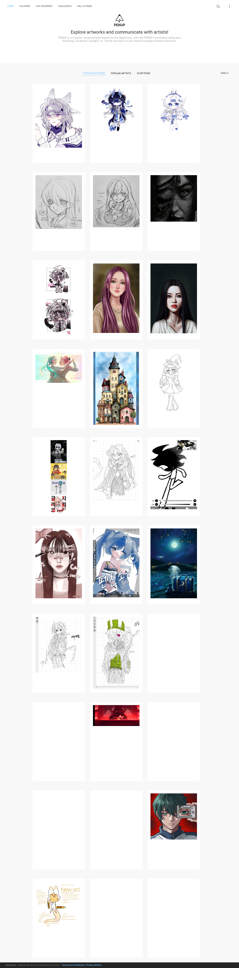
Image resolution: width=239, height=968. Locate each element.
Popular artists (121, 73)
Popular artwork (94, 73)
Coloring (24, 6)
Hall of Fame (84, 6)
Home (10, 6)
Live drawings (44, 6)
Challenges (65, 6)
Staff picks (143, 73)
